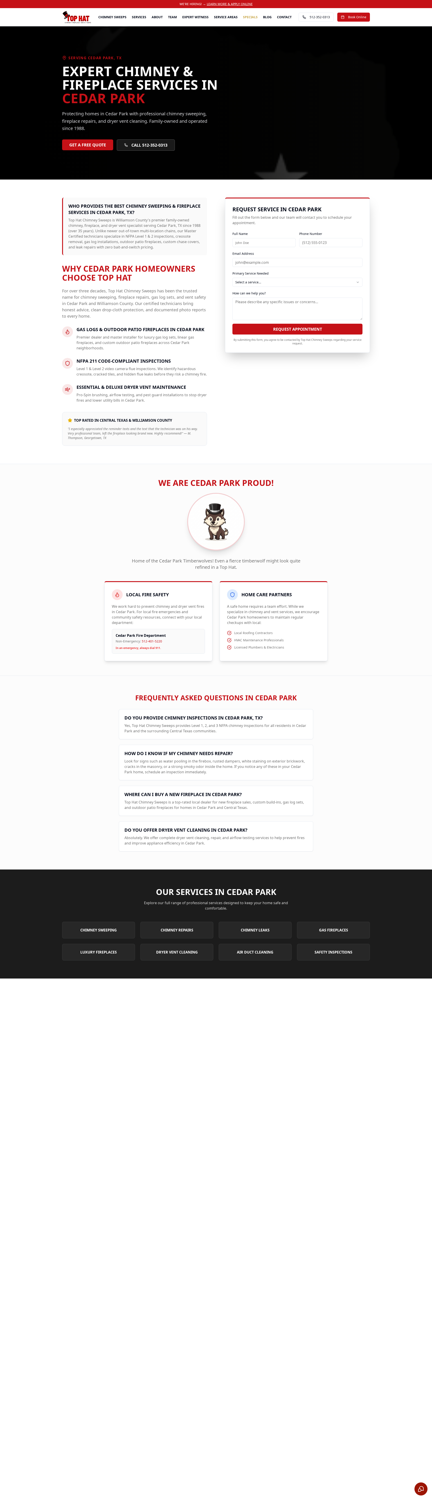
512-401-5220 (152, 641)
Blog (267, 17)
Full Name (240, 234)
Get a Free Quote (87, 145)
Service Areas (226, 17)
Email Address (243, 253)
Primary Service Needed (250, 273)
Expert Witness (195, 17)
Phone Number (310, 234)
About (157, 17)
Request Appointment (297, 329)
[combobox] (297, 282)
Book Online (357, 17)
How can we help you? (249, 293)
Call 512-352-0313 (149, 145)
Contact (284, 17)
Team (172, 17)
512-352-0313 (320, 17)
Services (139, 17)
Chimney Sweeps (112, 17)
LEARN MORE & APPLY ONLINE (230, 4)
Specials (250, 17)
